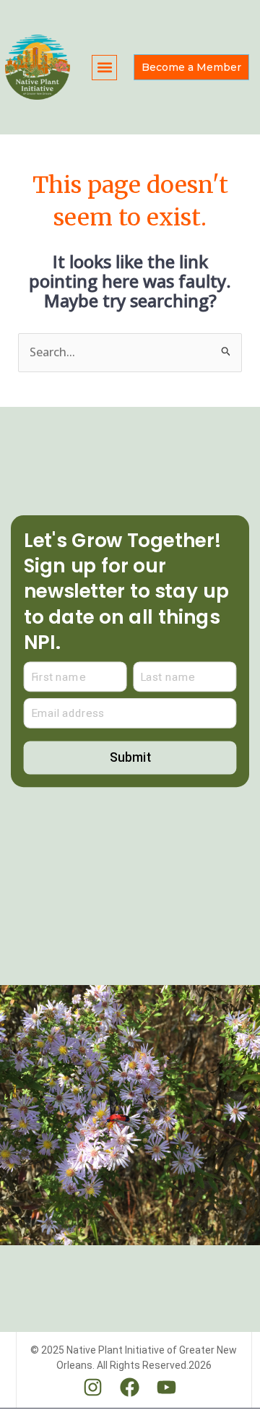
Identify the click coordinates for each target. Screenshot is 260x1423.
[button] (104, 67)
